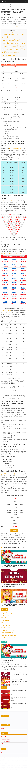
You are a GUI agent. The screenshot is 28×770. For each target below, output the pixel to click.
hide (17, 30)
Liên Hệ (2, 752)
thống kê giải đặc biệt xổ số (11, 253)
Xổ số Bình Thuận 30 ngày (8, 637)
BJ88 (2, 743)
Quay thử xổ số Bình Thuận (9, 55)
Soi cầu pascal (8, 201)
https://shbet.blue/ (5, 741)
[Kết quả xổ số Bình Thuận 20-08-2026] (6, 691)
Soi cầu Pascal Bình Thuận (8, 630)
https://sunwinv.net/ (5, 763)
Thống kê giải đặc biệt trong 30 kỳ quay (12, 42)
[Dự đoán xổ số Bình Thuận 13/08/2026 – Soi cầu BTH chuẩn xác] (14, 589)
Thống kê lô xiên (5, 625)
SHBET (1, 757)
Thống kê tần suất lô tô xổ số (8, 635)
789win (2, 728)
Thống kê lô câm (5, 618)
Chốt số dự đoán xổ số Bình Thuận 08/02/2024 (13, 54)
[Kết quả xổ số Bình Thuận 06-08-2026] (6, 704)
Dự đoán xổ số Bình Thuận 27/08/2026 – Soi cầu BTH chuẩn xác (14, 566)
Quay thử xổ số (8, 474)
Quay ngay (14, 530)
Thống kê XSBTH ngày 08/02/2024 (10, 40)
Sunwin (20, 765)
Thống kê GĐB (5, 615)
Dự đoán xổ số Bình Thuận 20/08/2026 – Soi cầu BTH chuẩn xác (14, 585)
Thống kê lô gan (5, 620)
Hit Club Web (4, 736)
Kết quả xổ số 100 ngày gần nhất (9, 613)
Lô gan (6, 310)
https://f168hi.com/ (5, 739)
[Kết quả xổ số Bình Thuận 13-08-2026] (6, 697)
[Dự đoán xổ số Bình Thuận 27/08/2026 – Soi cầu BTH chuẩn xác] (14, 550)
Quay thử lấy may (5, 628)
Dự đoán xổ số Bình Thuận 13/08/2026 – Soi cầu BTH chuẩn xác (14, 605)
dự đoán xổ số (16, 148)
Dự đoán (8, 5)
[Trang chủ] (2, 1)
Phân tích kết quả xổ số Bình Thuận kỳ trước (13, 33)
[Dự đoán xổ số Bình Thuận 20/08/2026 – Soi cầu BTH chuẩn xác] (14, 570)
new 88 (10, 762)
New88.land (16, 762)
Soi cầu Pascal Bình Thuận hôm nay (11, 39)
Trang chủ (3, 5)
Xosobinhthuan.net (18, 27)
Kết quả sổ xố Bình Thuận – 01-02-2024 (13, 34)
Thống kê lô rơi (5, 623)
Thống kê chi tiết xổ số (7, 632)
